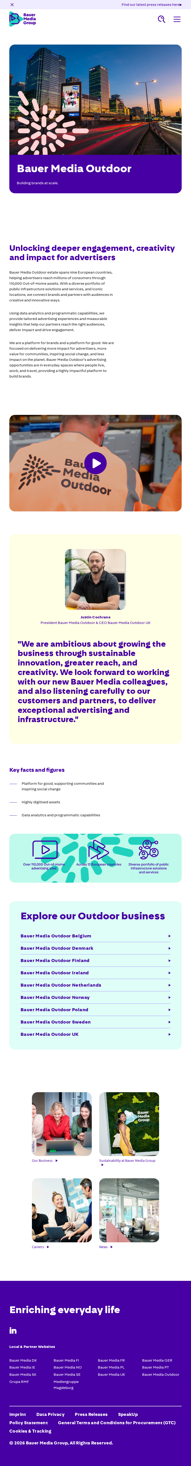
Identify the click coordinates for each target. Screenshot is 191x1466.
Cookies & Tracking (30, 1431)
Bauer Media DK (23, 1360)
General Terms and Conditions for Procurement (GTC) (117, 1422)
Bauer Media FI (66, 1360)
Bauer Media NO (68, 1367)
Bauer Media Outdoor (160, 1374)
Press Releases (91, 1414)
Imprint (17, 1414)
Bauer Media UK (111, 1374)
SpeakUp (128, 1414)
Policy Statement (28, 1422)
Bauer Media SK (22, 1374)
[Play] (95, 463)
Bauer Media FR (111, 1360)
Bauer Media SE (67, 1374)
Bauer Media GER (157, 1360)
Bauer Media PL (111, 1367)
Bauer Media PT (155, 1367)
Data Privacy (50, 1414)
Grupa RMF (19, 1381)
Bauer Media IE (22, 1367)
